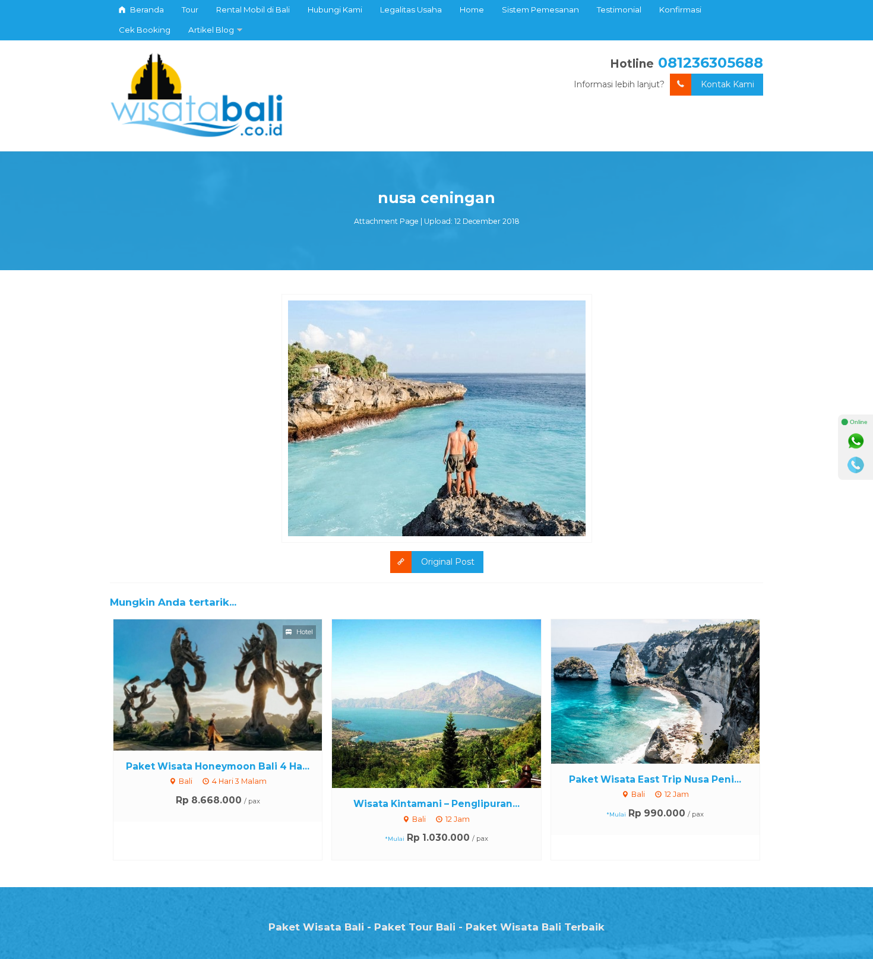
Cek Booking (144, 29)
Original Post (448, 561)
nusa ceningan (436, 198)
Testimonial (619, 9)
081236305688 (710, 62)
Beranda (146, 9)
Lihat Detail (228, 684)
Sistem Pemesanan (540, 9)
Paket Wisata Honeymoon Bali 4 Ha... (217, 766)
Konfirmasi (680, 9)
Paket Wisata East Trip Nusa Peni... (655, 779)
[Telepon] (856, 465)
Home (472, 9)
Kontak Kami (727, 84)
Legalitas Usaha (411, 9)
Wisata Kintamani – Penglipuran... (436, 803)
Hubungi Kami (335, 9)
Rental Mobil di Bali (253, 9)
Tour (190, 9)
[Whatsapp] (856, 441)
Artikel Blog (211, 29)
